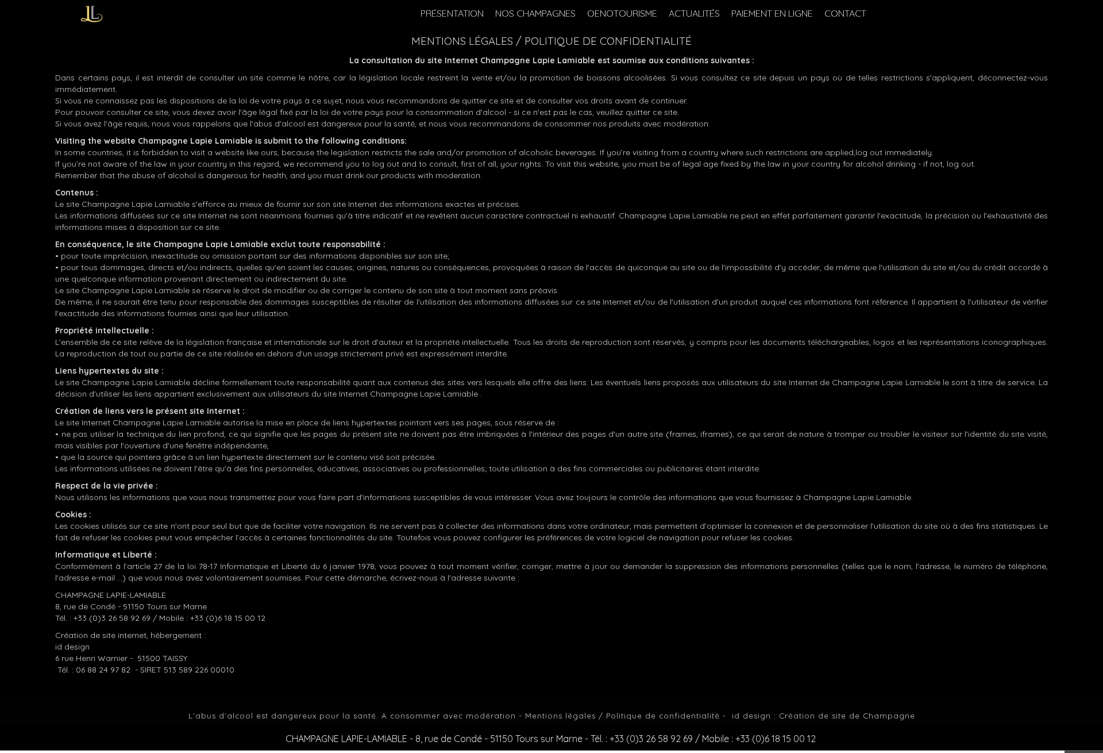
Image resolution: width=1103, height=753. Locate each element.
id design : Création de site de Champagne (823, 715)
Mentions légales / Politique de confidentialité (622, 715)
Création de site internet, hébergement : (130, 635)
